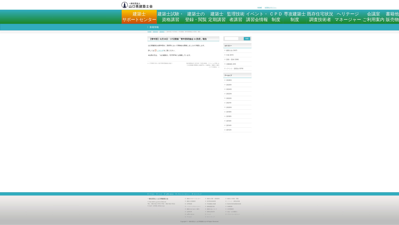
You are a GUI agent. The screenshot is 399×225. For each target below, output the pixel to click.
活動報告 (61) (231, 64)
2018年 (229, 116)
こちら (159, 50)
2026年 (229, 80)
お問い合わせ (170, 194)
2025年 (229, 85)
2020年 (229, 107)
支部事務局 (230, 209)
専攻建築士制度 (211, 204)
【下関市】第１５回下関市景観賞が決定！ (160, 63)
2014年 (229, 125)
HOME (259, 7)
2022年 (229, 98)
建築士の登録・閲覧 (233, 198)
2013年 (229, 130)
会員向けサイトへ (270, 7)
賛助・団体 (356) (232, 59)
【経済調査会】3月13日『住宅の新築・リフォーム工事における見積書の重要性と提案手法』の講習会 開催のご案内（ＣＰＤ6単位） (202, 65)
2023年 (229, 94)
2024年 (229, 89)
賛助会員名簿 (211, 211)
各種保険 (229, 206)
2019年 (229, 112)
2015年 (229, 121)
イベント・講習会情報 (233, 201)
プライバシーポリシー (183, 194)
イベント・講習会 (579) (234, 68)
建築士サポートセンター (194, 198)
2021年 (229, 103)
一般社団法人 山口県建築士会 (197, 221)
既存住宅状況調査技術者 (234, 204)
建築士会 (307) (231, 50)
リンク (160, 194)
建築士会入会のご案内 (193, 209)
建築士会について (212, 209)
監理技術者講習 (211, 201)
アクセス (151, 194)
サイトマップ (197, 194)
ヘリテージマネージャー (194, 206)
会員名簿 (189, 211)
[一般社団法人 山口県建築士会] (137, 5)
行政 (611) (230, 55)
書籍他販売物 (211, 206)
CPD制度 (189, 204)
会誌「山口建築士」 (233, 211)
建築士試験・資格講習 (213, 198)
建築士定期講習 (191, 201)
